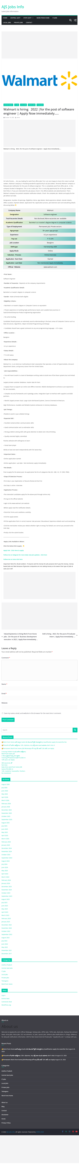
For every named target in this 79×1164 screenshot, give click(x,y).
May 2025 (5, 832)
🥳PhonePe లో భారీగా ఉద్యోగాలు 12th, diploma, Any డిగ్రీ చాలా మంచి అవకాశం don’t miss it (28, 745)
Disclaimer (5, 1115)
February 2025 (6, 842)
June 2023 (5, 906)
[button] (32, 18)
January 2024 (6, 883)
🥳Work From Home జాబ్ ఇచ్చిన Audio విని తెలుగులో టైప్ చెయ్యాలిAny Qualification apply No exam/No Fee (34, 742)
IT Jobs (55, 18)
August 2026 (6, 784)
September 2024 (7, 858)
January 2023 (6, 922)
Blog (3, 1106)
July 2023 (4, 902)
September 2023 (7, 896)
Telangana (40, 105)
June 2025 (5, 829)
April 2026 (5, 797)
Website (4, 703)
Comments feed (7, 1002)
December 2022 (7, 925)
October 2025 (6, 816)
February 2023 (6, 918)
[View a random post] (75, 20)
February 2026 (6, 803)
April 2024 (5, 874)
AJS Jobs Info (13, 6)
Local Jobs (7, 22)
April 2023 (5, 912)
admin (18, 117)
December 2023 (7, 886)
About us (5, 1102)
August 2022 (6, 938)
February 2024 (6, 880)
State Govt (27, 18)
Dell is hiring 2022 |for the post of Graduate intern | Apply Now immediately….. (58, 635)
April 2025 (5, 835)
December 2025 (7, 810)
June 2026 (5, 791)
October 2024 (6, 855)
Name (4, 684)
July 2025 (4, 826)
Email (4, 693)
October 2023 (6, 893)
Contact (29, 22)
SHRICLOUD (40, 1132)
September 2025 (7, 819)
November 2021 (7, 950)
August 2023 (6, 899)
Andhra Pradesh (8, 105)
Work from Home (43, 18)
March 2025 (5, 839)
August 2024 (6, 861)
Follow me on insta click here (13, 559)
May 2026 (5, 794)
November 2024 (7, 851)
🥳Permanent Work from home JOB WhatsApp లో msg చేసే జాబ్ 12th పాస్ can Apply (28, 748)
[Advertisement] (39, 45)
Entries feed (5, 998)
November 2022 (7, 928)
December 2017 (7, 953)
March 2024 (5, 877)
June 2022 (5, 944)
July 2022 (4, 941)
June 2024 (5, 867)
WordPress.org (6, 1005)
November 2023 (7, 890)
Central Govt (15, 18)
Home (5, 18)
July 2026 (4, 788)
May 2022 (5, 947)
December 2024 (7, 848)
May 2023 (5, 909)
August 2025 (6, 823)
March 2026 (5, 800)
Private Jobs (18, 22)
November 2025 (7, 813)
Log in (3, 995)
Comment (6, 658)
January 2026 (6, 807)
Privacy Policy (6, 1123)
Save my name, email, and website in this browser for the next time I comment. (32, 713)
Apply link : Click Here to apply (13, 550)
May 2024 (5, 871)
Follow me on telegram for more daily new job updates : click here (25, 555)
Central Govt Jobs (7, 968)
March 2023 (5, 915)
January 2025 (6, 845)
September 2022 (7, 934)
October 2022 (6, 931)
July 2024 (4, 864)
